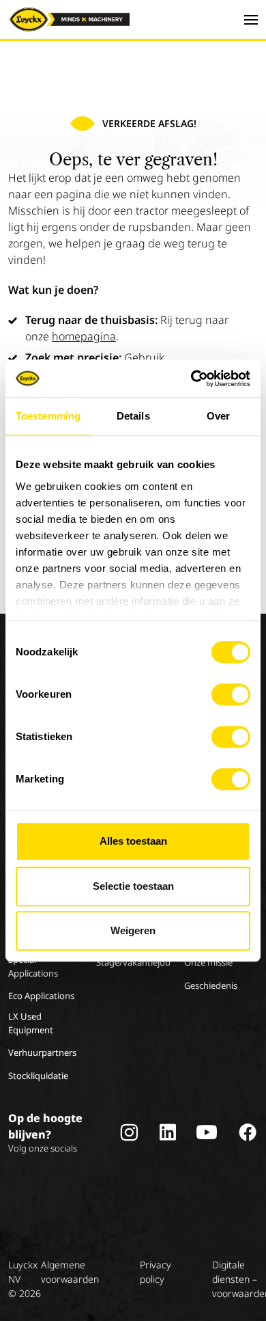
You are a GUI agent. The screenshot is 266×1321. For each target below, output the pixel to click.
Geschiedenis (210, 985)
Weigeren (133, 930)
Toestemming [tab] (48, 416)
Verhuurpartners (42, 1052)
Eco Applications (41, 996)
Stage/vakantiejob (133, 962)
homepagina (84, 336)
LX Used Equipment (30, 1023)
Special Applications (33, 966)
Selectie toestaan (133, 886)
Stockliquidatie (38, 1076)
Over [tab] (218, 416)
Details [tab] (133, 416)
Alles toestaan (133, 841)
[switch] (230, 694)
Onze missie (208, 962)
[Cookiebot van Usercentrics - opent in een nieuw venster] (191, 378)
